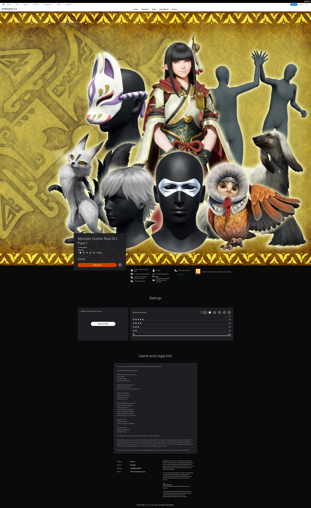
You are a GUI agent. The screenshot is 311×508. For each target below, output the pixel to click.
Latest (136, 9)
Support (68, 4)
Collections (145, 9)
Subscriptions (164, 9)
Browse (174, 9)
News (59, 4)
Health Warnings (167, 484)
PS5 (17, 4)
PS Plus (35, 4)
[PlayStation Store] (10, 9)
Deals (154, 9)
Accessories (47, 4)
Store (9, 4)
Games (25, 4)
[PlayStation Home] (3, 4)
